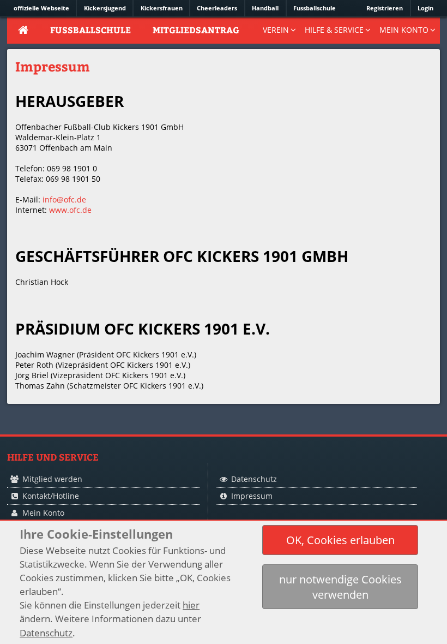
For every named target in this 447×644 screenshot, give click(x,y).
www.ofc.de (70, 210)
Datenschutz (254, 479)
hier (191, 605)
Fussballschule (314, 8)
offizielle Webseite (41, 8)
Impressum (252, 496)
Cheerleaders (217, 8)
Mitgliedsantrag (196, 29)
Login (425, 8)
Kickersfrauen (162, 8)
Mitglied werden (52, 479)
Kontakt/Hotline (50, 496)
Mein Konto (43, 513)
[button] (340, 540)
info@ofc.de (64, 199)
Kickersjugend (105, 8)
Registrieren (384, 8)
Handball (265, 8)
